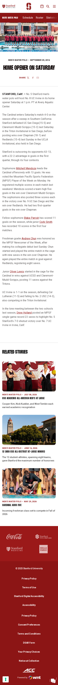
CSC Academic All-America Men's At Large (23, 398)
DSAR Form (29, 642)
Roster (39, 17)
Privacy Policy (30, 578)
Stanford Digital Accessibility (30, 596)
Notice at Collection (29, 661)
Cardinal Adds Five (12, 505)
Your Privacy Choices (29, 652)
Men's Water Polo (17, 60)
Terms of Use (29, 587)
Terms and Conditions (28, 633)
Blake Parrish (31, 217)
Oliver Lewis (17, 271)
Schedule (28, 17)
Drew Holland (24, 312)
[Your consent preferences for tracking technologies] (6, 679)
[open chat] (53, 680)
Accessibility (29, 605)
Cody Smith (45, 221)
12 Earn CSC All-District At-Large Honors (23, 451)
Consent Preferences (29, 624)
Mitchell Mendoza (26, 168)
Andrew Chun (29, 238)
